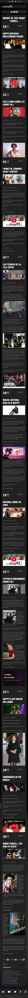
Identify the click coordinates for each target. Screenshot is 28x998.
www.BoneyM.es (6, 52)
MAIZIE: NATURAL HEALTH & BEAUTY (11, 401)
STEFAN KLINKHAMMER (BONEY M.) (14, 580)
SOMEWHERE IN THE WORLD (12, 778)
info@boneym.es (6, 545)
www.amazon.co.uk (18, 441)
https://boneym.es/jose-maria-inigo (10, 359)
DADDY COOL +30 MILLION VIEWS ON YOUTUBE (13, 974)
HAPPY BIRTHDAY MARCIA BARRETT (10, 979)
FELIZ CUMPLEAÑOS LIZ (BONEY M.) (13, 103)
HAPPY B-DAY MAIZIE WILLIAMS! (13, 700)
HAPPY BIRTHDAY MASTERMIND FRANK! (13, 35)
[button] (14, 11)
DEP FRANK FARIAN (7, 976)
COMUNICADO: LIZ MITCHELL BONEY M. (11, 983)
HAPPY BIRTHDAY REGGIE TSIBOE (10, 981)
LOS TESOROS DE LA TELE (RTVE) (12, 266)
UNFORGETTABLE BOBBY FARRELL (10, 980)
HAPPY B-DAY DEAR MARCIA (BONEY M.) (11, 971)
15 (4, 964)
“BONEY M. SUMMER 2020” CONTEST (12, 170)
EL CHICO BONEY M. (7, 970)
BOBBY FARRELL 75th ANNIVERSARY (10, 973)
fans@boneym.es (14, 200)
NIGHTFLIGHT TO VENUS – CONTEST (10, 977)
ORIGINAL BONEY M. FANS (12, 503)
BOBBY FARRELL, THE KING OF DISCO (12, 845)
